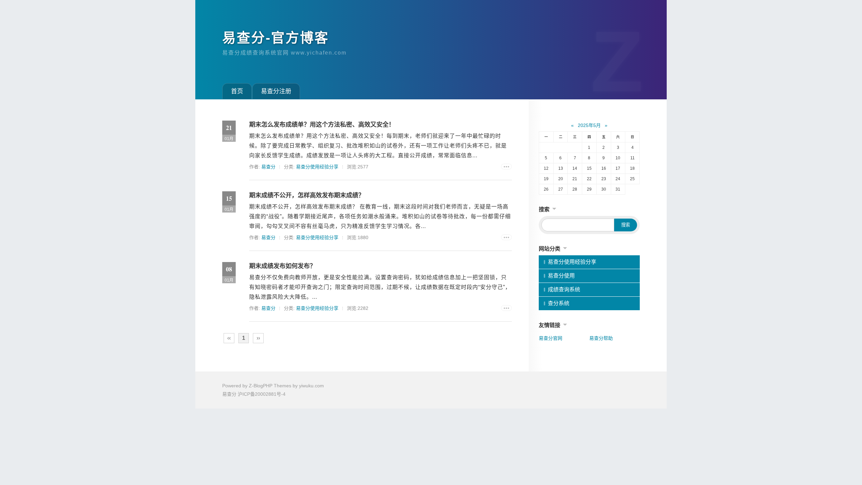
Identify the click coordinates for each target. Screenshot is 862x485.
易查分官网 (550, 338)
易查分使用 (561, 276)
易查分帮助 (601, 338)
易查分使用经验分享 (317, 166)
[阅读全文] (506, 166)
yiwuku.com (311, 385)
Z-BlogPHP (260, 385)
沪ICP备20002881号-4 (262, 394)
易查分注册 (276, 91)
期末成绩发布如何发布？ (282, 266)
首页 (237, 91)
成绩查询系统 (564, 289)
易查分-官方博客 (275, 37)
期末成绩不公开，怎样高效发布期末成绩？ (306, 195)
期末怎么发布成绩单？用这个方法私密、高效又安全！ (322, 124)
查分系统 (558, 303)
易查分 (268, 166)
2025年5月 (589, 125)
